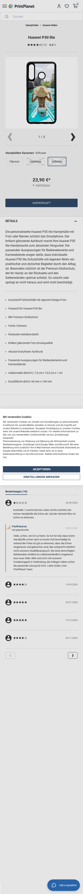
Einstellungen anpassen (41, 476)
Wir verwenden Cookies (17, 416)
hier (5, 457)
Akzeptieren (41, 469)
